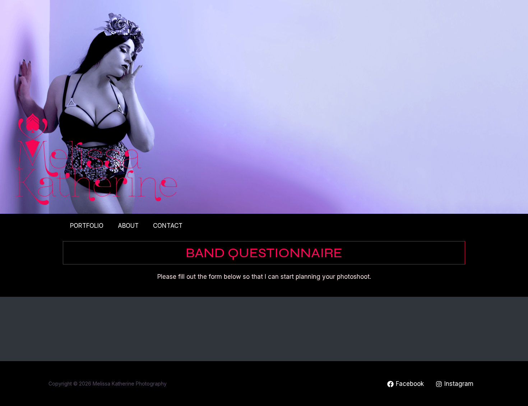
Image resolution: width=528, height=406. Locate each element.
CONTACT (167, 225)
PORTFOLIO (86, 225)
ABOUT (128, 225)
